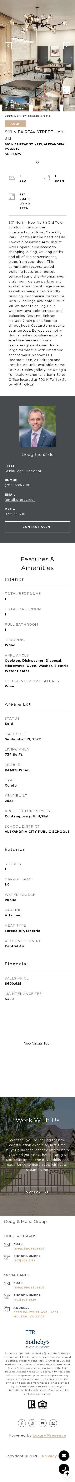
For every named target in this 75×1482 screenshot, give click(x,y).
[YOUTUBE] (43, 1423)
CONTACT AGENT (37, 527)
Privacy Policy (56, 1456)
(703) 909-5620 (24, 1299)
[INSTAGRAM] (32, 1423)
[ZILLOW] (53, 1423)
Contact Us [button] (37, 1191)
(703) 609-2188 (18, 485)
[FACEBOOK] (22, 1423)
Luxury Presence (49, 1435)
